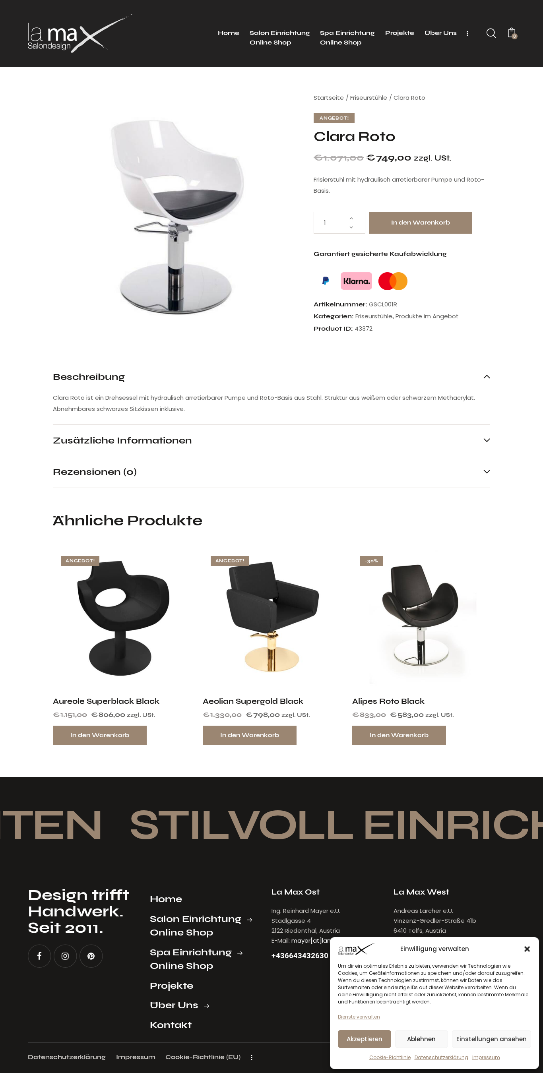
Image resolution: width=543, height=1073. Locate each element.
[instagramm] (65, 956)
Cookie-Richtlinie (390, 1057)
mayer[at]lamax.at (319, 940)
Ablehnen (421, 1039)
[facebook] (39, 956)
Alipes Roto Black (388, 701)
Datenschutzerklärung (441, 1057)
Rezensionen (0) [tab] (95, 471)
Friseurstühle (368, 97)
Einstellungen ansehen (491, 1039)
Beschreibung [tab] (89, 376)
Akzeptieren (364, 1039)
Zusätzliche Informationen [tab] (122, 440)
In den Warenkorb (420, 222)
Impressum (486, 1057)
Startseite (329, 97)
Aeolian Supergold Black (253, 701)
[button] (527, 949)
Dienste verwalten (359, 1016)
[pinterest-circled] (91, 956)
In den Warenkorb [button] (99, 735)
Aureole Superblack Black (106, 701)
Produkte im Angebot (427, 316)
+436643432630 (300, 955)
